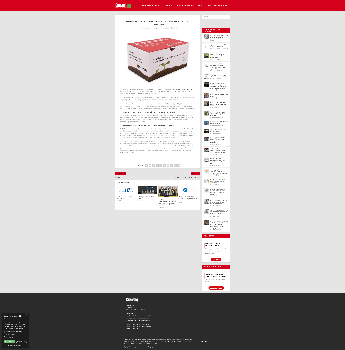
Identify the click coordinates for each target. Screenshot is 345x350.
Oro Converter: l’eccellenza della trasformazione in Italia (219, 76)
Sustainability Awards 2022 (185, 89)
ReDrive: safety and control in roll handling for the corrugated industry (218, 201)
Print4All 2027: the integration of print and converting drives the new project (218, 161)
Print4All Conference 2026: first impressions (218, 130)
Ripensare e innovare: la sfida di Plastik (219, 95)
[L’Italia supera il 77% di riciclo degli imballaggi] (206, 123)
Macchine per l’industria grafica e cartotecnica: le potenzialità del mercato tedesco (217, 191)
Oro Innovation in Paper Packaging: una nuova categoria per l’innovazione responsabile (218, 66)
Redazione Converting (150, 28)
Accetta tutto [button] (9, 341)
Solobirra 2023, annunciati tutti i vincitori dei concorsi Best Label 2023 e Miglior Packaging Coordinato (167, 202)
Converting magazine (149, 5)
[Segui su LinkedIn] (205, 341)
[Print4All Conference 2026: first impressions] (206, 131)
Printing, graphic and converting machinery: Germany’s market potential (218, 171)
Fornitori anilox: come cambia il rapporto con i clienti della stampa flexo (218, 150)
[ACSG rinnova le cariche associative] (126, 190)
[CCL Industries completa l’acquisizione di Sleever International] (206, 180)
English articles (220, 5)
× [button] (26, 314)
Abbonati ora (216, 288)
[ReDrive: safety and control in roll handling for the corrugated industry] (206, 201)
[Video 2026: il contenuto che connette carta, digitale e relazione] (206, 103)
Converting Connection (184, 5)
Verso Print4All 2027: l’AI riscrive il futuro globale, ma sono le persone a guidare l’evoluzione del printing (218, 85)
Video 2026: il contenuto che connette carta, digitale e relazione (218, 104)
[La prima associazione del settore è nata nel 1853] (206, 46)
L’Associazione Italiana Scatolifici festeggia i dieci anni (188, 198)
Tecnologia (212, 40)
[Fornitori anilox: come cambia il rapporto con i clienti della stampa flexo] (206, 150)
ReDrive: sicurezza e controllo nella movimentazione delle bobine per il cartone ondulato (219, 212)
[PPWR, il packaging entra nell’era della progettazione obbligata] (206, 113)
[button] (15, 345)
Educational (220, 39)
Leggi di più (22, 328)
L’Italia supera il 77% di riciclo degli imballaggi (219, 122)
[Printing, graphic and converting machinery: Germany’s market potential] (206, 171)
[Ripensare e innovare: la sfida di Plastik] (206, 95)
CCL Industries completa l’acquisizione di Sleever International (217, 181)
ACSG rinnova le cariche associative (125, 197)
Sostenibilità (220, 117)
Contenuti (166, 5)
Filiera (218, 70)
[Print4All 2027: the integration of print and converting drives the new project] (206, 160)
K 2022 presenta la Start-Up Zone (147, 197)
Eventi (209, 5)
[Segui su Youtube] (202, 341)
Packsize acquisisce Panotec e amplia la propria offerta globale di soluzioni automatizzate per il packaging (219, 224)
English (219, 133)
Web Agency (150, 347)
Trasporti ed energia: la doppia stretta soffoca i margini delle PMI (217, 55)
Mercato (219, 59)
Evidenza (219, 90)
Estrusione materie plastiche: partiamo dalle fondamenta (219, 36)
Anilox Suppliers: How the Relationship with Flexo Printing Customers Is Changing (217, 140)
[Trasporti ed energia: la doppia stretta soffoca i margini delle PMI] (206, 55)
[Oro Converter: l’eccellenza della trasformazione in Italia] (206, 76)
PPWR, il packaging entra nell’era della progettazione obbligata (218, 113)
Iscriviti (216, 259)
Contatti (200, 5)
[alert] (15, 330)
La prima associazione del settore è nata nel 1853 (218, 45)
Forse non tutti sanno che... (219, 49)
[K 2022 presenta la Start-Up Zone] (147, 190)
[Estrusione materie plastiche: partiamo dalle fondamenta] (206, 36)
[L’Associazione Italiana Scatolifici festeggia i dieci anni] (188, 190)
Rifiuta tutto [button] (21, 341)
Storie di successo (172, 28)
